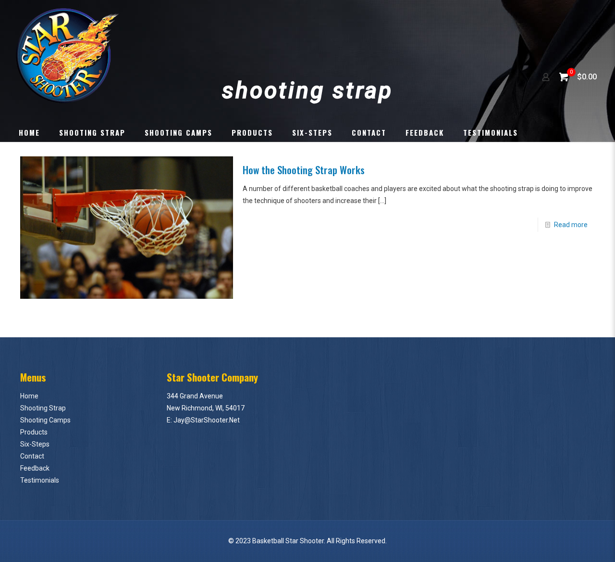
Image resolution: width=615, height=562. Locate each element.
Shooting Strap (43, 408)
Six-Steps (34, 444)
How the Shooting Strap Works (304, 169)
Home (29, 396)
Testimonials (39, 480)
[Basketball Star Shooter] (68, 55)
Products (34, 432)
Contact (32, 456)
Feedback (34, 468)
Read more (571, 225)
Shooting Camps (45, 420)
